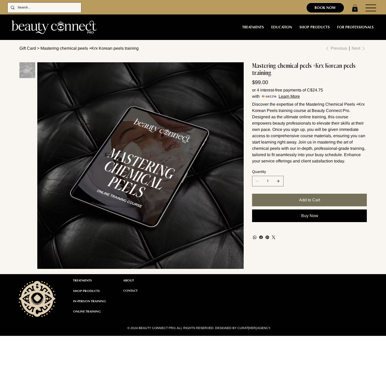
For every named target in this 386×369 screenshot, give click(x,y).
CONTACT (130, 291)
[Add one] (278, 181)
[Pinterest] (267, 237)
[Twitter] (273, 237)
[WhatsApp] (254, 237)
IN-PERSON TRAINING (89, 301)
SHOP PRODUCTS (86, 291)
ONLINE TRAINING (87, 311)
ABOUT (128, 280)
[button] (355, 8)
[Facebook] (261, 237)
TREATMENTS (82, 280)
